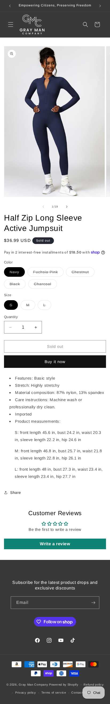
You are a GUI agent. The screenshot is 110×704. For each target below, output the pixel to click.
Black (18, 285)
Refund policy (94, 684)
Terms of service (53, 692)
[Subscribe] (93, 602)
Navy (17, 273)
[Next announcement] (100, 6)
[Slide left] (43, 207)
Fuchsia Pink (48, 273)
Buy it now (55, 361)
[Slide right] (67, 207)
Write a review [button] (55, 544)
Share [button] (15, 492)
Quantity (11, 317)
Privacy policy (25, 692)
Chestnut (83, 273)
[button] (11, 24)
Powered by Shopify (63, 684)
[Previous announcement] (10, 6)
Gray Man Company (33, 684)
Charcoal (45, 285)
